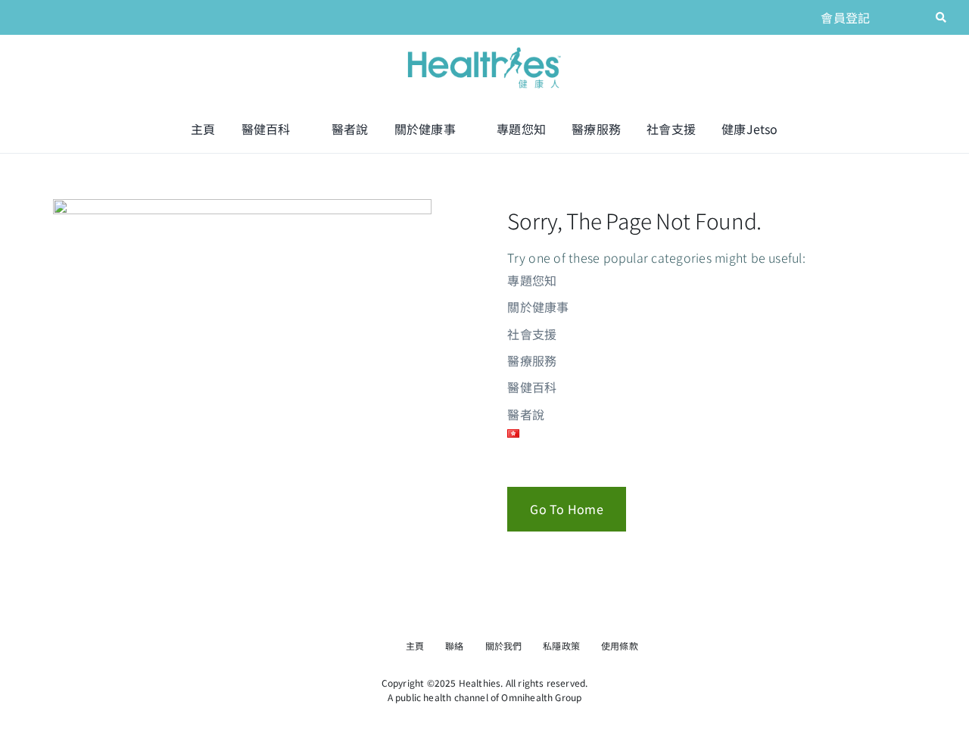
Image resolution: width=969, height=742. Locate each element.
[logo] (484, 48)
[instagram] (916, 17)
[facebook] (891, 17)
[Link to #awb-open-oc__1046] (941, 17)
